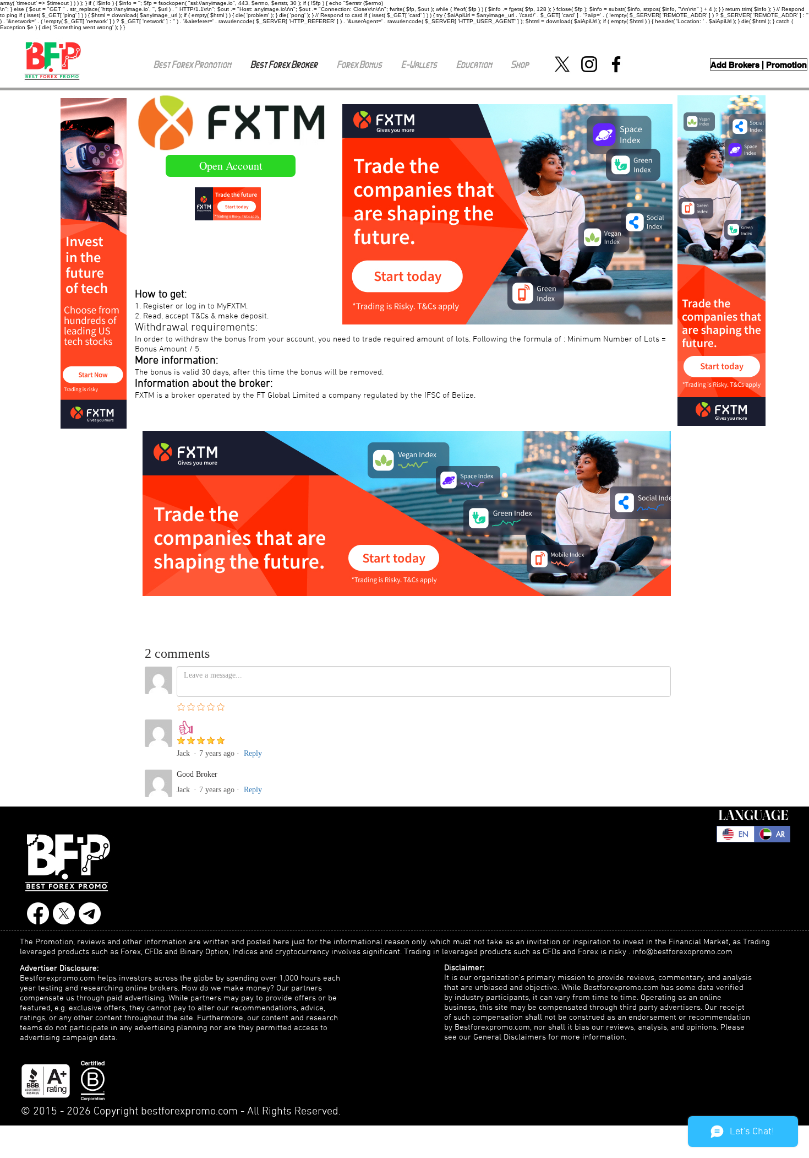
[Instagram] (589, 64)
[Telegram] (90, 913)
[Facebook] (616, 64)
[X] (562, 64)
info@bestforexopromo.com (682, 952)
